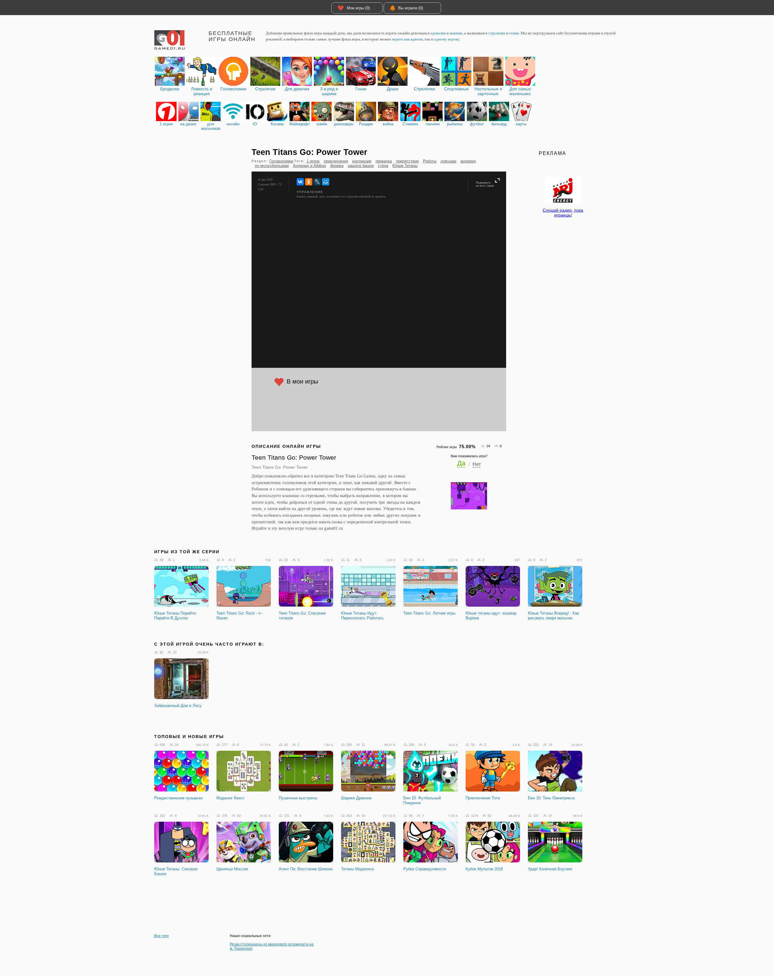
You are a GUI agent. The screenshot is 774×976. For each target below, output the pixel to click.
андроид (468, 161)
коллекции (361, 161)
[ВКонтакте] (300, 181)
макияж (456, 33)
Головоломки (281, 161)
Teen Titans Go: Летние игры (429, 613)
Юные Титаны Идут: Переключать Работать (362, 615)
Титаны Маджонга (357, 869)
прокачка (384, 161)
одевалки (438, 33)
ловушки (448, 161)
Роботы (429, 161)
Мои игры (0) (358, 8)
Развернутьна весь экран (485, 184)
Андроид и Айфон (309, 165)
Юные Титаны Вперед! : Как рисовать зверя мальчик (553, 615)
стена (383, 165)
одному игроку (446, 39)
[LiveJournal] (317, 181)
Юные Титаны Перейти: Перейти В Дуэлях (175, 615)
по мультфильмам (272, 165)
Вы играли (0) (410, 8)
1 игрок (313, 161)
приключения (336, 161)
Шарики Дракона (356, 798)
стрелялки (496, 33)
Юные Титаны (405, 165)
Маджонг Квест (230, 798)
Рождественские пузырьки (178, 798)
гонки (514, 33)
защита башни (361, 165)
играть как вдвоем (407, 39)
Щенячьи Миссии (232, 869)
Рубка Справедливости (424, 869)
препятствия (407, 161)
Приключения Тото (483, 798)
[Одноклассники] (308, 181)
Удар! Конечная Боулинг (550, 869)
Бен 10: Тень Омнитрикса (551, 798)
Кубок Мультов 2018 (484, 869)
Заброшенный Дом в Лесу (178, 705)
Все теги (161, 936)
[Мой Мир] (325, 181)
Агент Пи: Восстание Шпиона (305, 869)
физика (336, 165)
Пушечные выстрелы (298, 798)
